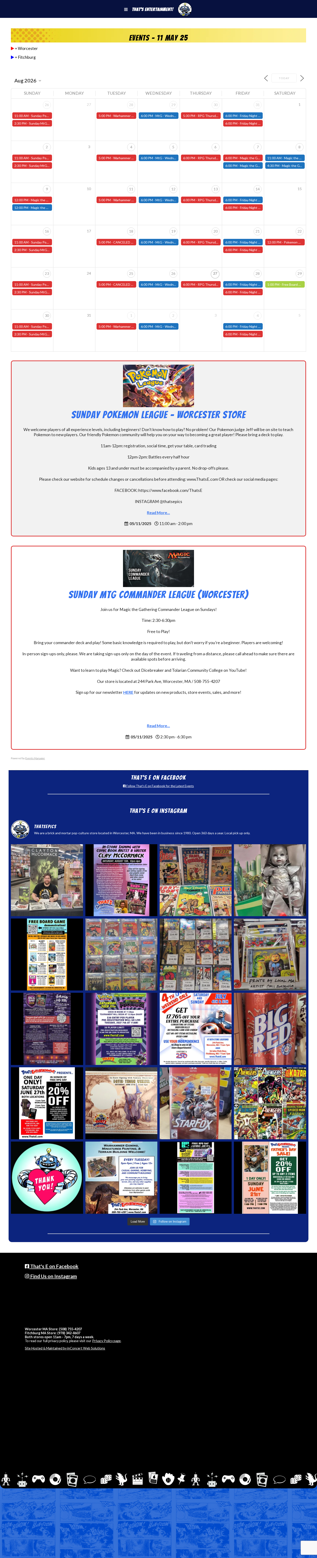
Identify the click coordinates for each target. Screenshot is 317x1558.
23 (47, 273)
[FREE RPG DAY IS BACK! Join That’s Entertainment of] (196, 1178)
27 (215, 273)
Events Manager (35, 758)
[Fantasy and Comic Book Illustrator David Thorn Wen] (121, 1103)
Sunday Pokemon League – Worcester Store (158, 414)
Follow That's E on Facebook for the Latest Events (160, 786)
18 (131, 231)
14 (258, 189)
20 (215, 231)
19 (173, 231)
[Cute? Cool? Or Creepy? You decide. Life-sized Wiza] (270, 880)
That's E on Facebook (53, 1266)
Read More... (158, 512)
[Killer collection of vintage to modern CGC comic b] (121, 954)
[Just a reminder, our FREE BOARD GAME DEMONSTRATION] (47, 954)
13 (215, 189)
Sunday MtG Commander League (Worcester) (158, 594)
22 (300, 231)
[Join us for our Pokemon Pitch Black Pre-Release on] (121, 1029)
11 (131, 189)
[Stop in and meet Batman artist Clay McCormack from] (47, 880)
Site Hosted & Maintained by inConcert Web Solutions (65, 1348)
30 (215, 104)
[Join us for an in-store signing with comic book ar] (121, 880)
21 (258, 231)
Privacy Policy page (106, 1341)
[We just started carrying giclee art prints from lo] (270, 954)
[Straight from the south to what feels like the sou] (270, 1029)
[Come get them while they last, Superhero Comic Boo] (196, 954)
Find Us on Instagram (53, 1276)
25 (131, 273)
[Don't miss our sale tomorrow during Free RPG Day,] (47, 1103)
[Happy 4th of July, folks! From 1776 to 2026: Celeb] (196, 1029)
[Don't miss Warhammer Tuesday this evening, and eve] (121, 1178)
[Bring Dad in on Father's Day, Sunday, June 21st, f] (270, 1178)
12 (173, 189)
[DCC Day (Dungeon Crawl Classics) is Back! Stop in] (47, 1029)
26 (47, 104)
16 (47, 231)
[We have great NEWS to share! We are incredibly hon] (47, 1178)
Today (284, 78)
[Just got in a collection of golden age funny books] (196, 880)
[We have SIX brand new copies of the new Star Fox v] (196, 1103)
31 (258, 104)
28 (131, 104)
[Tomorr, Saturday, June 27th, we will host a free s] (270, 1103)
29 (173, 104)
